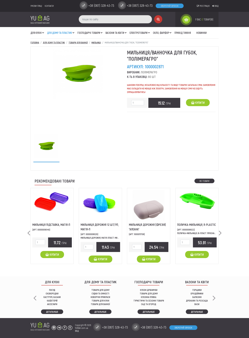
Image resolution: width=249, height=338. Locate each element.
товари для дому (149, 293)
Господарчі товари (88, 32)
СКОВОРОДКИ (52, 293)
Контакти (49, 5)
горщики (197, 289)
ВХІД (77, 330)
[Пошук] (158, 19)
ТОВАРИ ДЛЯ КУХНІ (100, 300)
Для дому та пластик (59, 32)
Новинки (201, 32)
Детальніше (52, 311)
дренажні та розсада (197, 300)
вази (196, 304)
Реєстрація (204, 5)
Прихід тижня (182, 32)
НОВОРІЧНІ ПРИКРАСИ (100, 297)
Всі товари (204, 180)
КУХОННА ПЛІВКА (148, 297)
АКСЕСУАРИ (52, 304)
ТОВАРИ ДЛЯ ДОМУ (100, 289)
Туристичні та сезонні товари (148, 300)
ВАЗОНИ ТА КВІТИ (115, 32)
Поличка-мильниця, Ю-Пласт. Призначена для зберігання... (206, 233)
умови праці (36, 5)
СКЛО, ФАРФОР (161, 32)
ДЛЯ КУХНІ (36, 32)
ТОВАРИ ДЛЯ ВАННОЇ (100, 304)
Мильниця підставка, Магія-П (51, 224)
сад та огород (148, 304)
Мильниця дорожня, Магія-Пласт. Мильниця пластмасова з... (112, 237)
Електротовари (139, 32)
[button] (43, 30)
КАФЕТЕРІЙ (52, 300)
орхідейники (197, 293)
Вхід (216, 5)
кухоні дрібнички (148, 289)
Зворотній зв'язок (170, 5)
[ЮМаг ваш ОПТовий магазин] (39, 19)
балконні (197, 297)
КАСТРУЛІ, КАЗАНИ (52, 297)
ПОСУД (52, 289)
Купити (200, 102)
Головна (34, 42)
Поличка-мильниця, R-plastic (196, 224)
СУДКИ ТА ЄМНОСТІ (100, 293)
